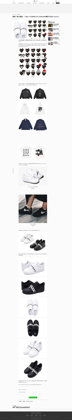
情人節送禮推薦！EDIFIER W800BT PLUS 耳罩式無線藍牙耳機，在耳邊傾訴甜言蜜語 (56, 43)
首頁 (13, 14)
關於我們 (27, 415)
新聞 (15, 14)
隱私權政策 (31, 415)
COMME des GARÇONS (29, 401)
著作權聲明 (36, 415)
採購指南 (19, 14)
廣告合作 (40, 415)
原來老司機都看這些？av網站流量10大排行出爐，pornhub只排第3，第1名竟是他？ (56, 38)
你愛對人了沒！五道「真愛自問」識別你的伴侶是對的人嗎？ (56, 29)
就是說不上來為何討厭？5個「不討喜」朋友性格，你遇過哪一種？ (56, 25)
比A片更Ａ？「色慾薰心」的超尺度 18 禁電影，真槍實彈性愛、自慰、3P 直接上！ (56, 34)
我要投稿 (44, 415)
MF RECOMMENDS (21, 407)
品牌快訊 (24, 401)
